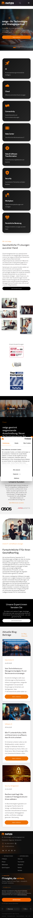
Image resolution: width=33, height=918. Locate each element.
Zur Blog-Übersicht (24, 635)
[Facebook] (6, 850)
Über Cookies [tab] (27, 443)
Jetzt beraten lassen (16, 288)
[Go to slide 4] (19, 47)
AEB (29, 916)
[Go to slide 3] (18, 47)
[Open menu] (28, 3)
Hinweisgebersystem (11, 916)
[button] (20, 3)
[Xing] (9, 850)
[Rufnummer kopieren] (16, 843)
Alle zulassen (16, 470)
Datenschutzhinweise (22, 894)
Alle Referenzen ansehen (16, 503)
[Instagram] (12, 850)
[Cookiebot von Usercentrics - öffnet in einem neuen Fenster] (24, 439)
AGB (26, 916)
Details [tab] (16, 443)
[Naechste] (30, 909)
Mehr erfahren (16, 697)
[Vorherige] (2, 909)
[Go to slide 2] (15, 47)
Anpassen (15, 474)
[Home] (8, 3)
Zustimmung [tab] (6, 443)
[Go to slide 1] (13, 47)
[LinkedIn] (3, 850)
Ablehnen (16, 478)
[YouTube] (15, 850)
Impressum (4, 916)
